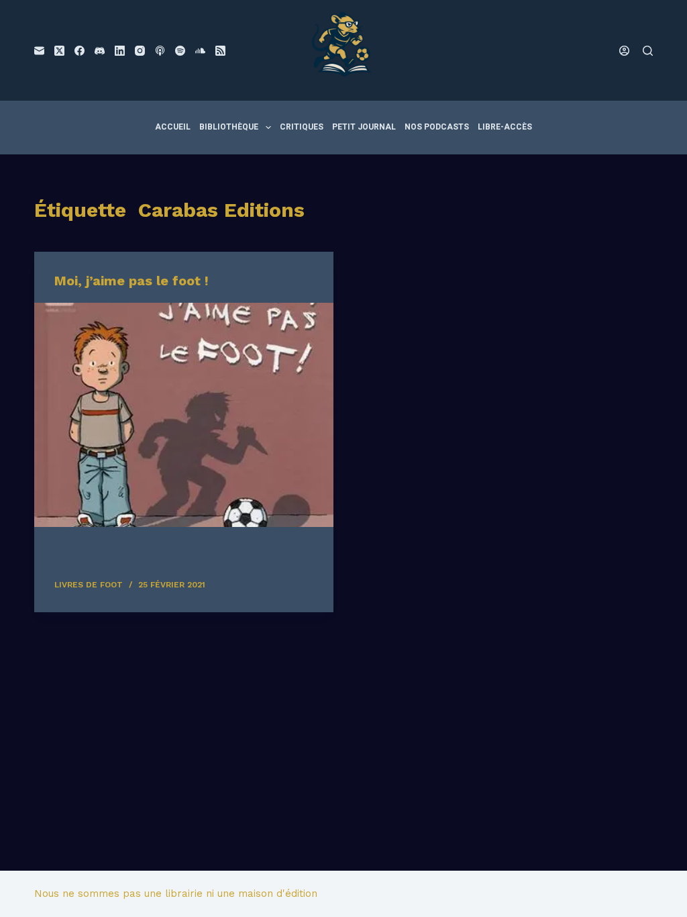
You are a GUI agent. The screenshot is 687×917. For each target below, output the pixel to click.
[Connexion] (624, 51)
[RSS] (220, 51)
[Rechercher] (648, 51)
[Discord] (100, 51)
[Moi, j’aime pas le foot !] (183, 415)
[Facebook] (79, 51)
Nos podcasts (437, 127)
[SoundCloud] (200, 51)
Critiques (301, 127)
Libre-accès (505, 127)
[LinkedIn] (120, 51)
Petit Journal (364, 127)
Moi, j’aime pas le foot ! (131, 281)
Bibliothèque (228, 127)
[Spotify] (180, 51)
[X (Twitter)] (59, 51)
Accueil (173, 127)
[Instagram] (140, 51)
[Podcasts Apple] (160, 51)
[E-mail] (39, 51)
